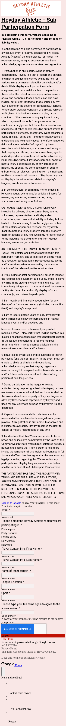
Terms (13, 648)
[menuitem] (36, 688)
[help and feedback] (3, 671)
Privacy (5, 648)
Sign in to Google (11, 502)
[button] (33, 635)
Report (41, 657)
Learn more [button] (53, 502)
